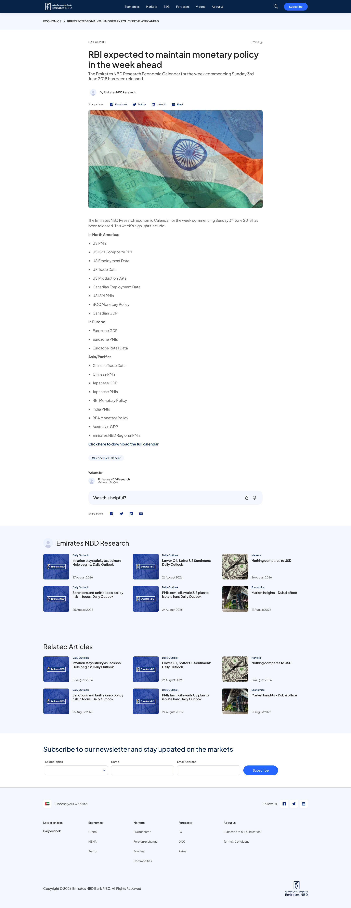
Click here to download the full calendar (123, 444)
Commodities (142, 861)
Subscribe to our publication (242, 831)
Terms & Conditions (236, 841)
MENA (92, 841)
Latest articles (53, 822)
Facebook (121, 104)
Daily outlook (52, 831)
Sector (93, 851)
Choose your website (71, 804)
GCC (182, 841)
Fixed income (142, 831)
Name (115, 761)
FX (180, 831)
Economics (52, 21)
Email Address (186, 761)
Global (92, 831)
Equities (138, 851)
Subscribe (296, 6)
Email (180, 104)
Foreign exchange (145, 841)
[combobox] (76, 770)
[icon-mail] (141, 513)
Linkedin (161, 104)
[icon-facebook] (111, 513)
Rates (182, 851)
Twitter (142, 104)
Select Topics (54, 761)
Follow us (270, 804)
